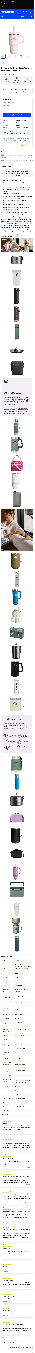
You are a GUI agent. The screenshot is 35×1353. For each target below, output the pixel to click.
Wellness (4, 17)
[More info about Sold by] (28, 120)
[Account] (26, 11)
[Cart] (30, 11)
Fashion (31, 17)
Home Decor (12, 17)
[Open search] (23, 11)
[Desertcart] (7, 12)
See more (4, 163)
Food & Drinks (23, 17)
